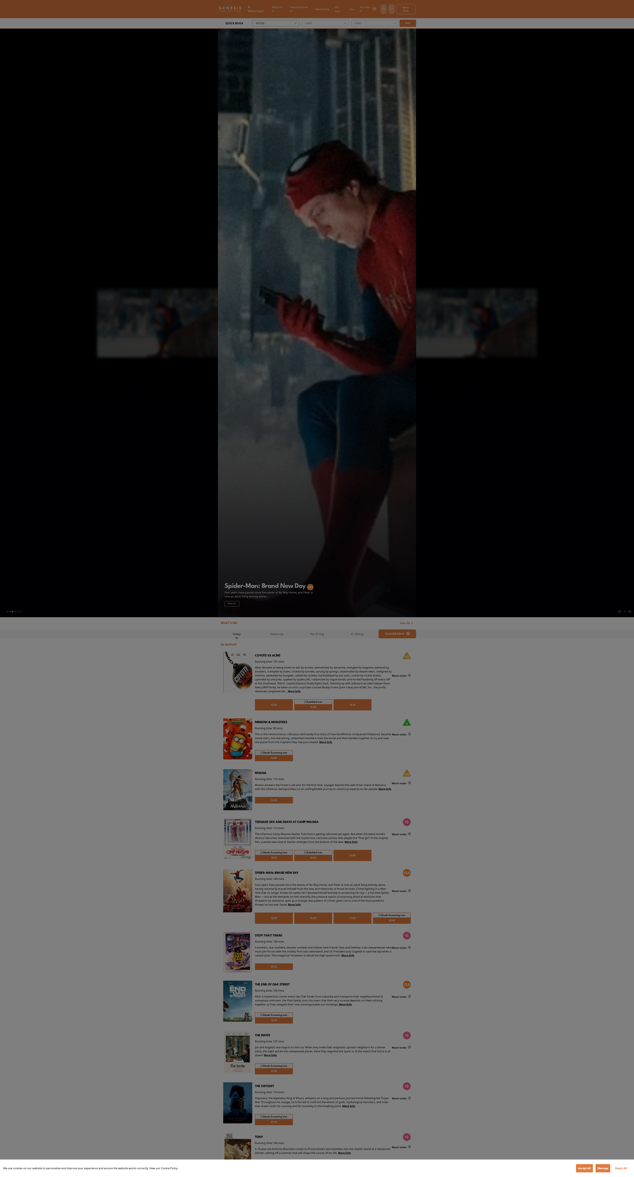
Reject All (621, 1168)
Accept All (584, 1168)
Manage (603, 1168)
